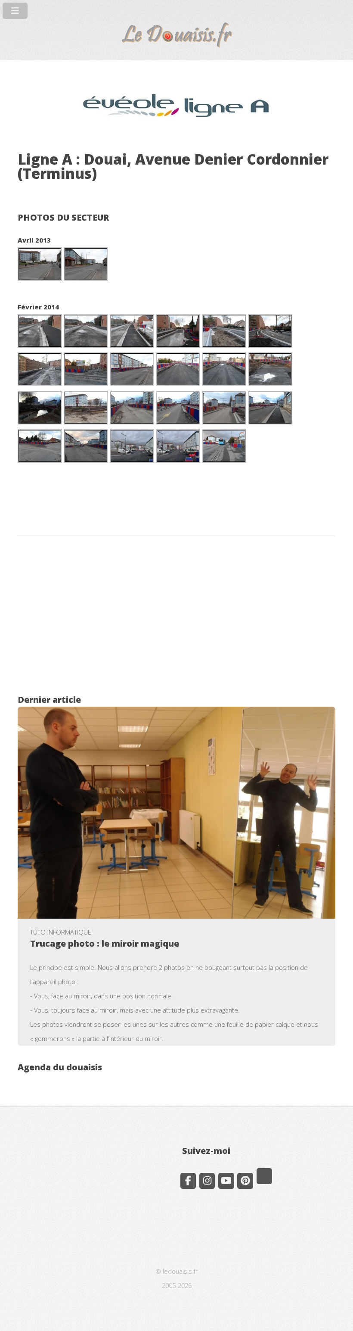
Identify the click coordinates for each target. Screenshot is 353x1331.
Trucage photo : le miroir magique (104, 943)
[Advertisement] (176, 618)
